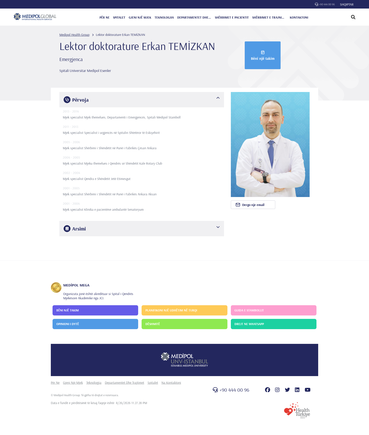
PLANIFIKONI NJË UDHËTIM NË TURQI (171, 310)
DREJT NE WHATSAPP (249, 324)
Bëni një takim (263, 58)
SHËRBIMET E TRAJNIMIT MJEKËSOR (269, 17)
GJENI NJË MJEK (140, 17)
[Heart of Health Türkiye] (297, 410)
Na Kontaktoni (171, 382)
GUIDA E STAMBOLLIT (249, 310)
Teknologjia (93, 382)
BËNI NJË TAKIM (67, 310)
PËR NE (105, 17)
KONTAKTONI (299, 17)
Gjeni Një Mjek (73, 382)
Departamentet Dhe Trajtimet (124, 382)
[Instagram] (277, 390)
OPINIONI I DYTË (67, 324)
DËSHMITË (152, 324)
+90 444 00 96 (327, 4)
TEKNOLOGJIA (164, 17)
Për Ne (55, 382)
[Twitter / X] (287, 390)
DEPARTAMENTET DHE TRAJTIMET (194, 17)
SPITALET (119, 17)
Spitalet (153, 382)
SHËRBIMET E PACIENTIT (232, 17)
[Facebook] (267, 390)
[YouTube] (307, 390)
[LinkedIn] (297, 390)
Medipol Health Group (74, 34)
